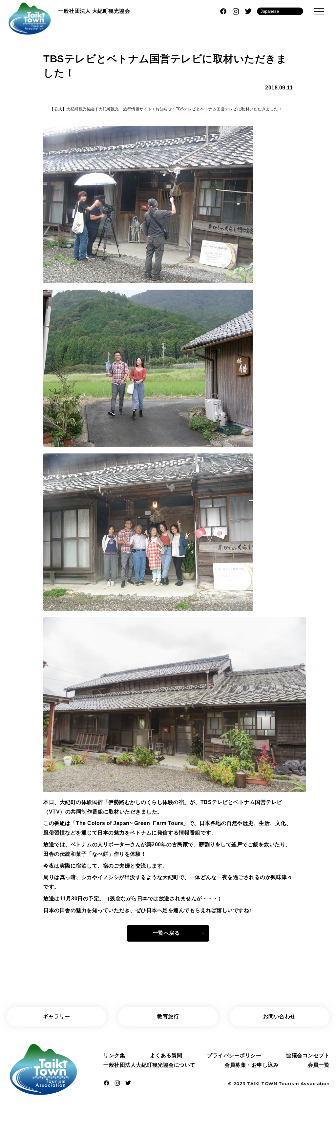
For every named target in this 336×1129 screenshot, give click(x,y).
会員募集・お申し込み (251, 1065)
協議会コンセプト (307, 1055)
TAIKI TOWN (262, 1083)
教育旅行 (168, 1016)
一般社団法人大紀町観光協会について (149, 1065)
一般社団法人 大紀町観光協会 (94, 11)
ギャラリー (56, 1016)
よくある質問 (166, 1055)
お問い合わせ (279, 1016)
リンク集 (114, 1055)
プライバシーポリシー (234, 1055)
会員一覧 (318, 1065)
